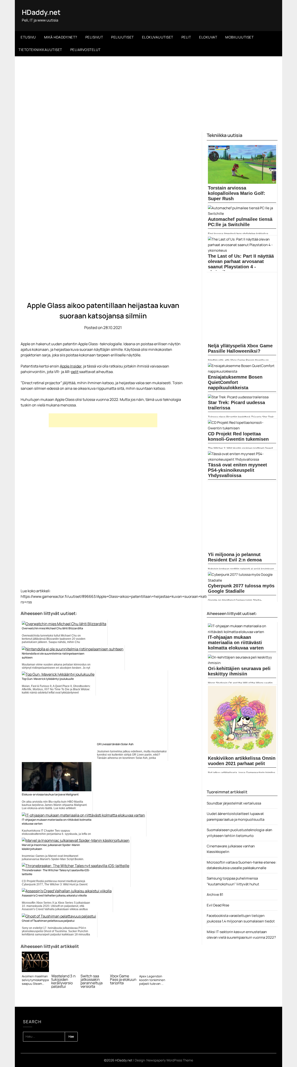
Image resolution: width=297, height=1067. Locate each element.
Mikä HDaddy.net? (60, 37)
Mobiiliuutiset (239, 37)
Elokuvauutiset (157, 37)
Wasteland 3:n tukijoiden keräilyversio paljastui (63, 981)
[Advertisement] (148, 91)
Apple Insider (70, 366)
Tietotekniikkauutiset (40, 49)
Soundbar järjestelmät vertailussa (234, 803)
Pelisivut (94, 37)
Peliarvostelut (85, 49)
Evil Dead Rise (218, 905)
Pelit (186, 37)
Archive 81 (215, 894)
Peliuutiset (122, 37)
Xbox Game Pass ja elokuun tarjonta (123, 979)
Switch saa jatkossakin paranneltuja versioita (92, 981)
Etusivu (28, 37)
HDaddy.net (41, 12)
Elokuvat (208, 37)
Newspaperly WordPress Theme (169, 1060)
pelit (74, 371)
